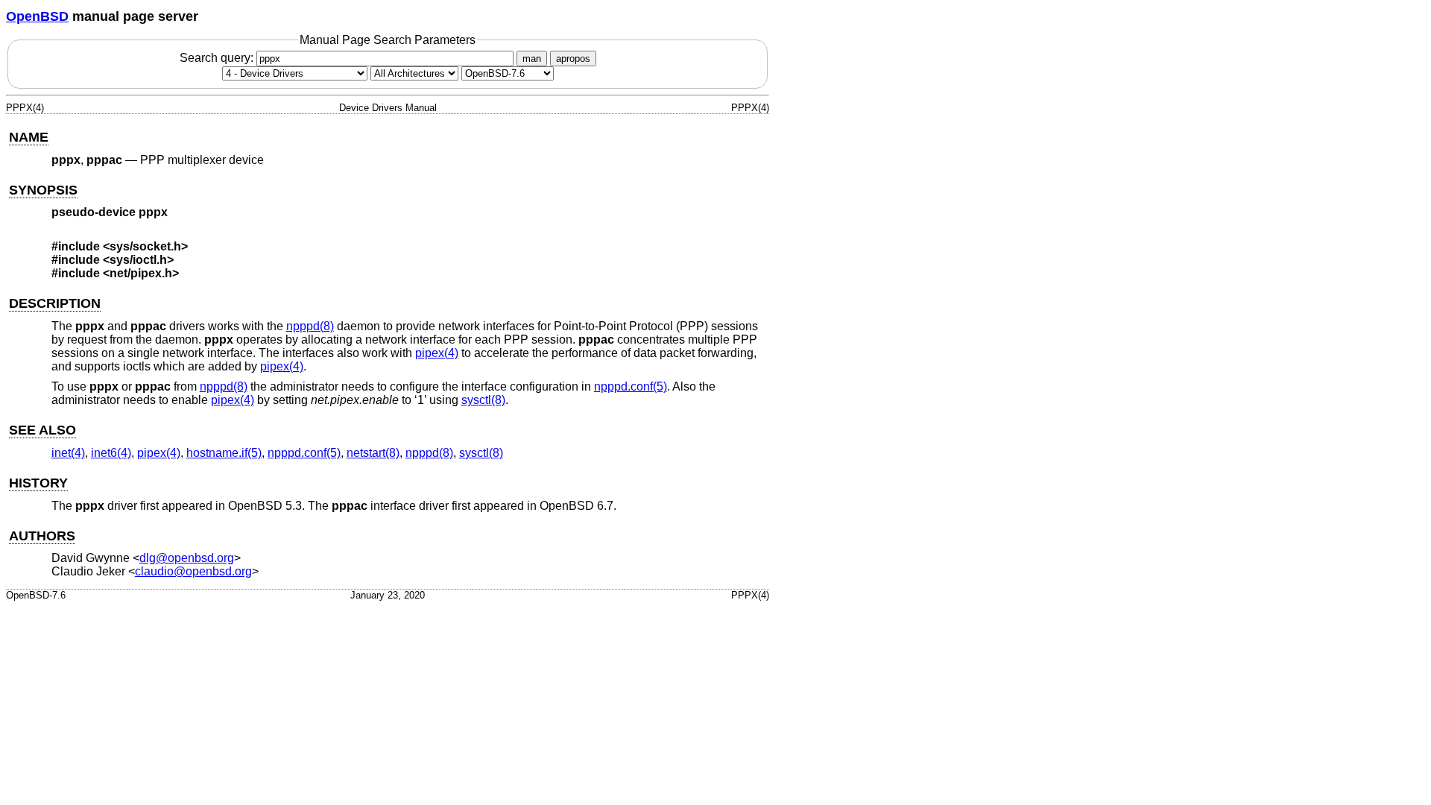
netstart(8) (373, 452)
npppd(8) (310, 326)
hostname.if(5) (224, 452)
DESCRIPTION (55, 303)
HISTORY (38, 483)
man (531, 58)
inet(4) (68, 452)
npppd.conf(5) (630, 386)
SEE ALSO (42, 430)
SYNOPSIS (43, 190)
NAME (28, 137)
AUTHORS (42, 535)
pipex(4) (436, 353)
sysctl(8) (483, 400)
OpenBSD (37, 16)
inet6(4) (111, 452)
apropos (573, 58)
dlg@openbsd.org (186, 558)
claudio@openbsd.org (193, 571)
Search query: (218, 57)
